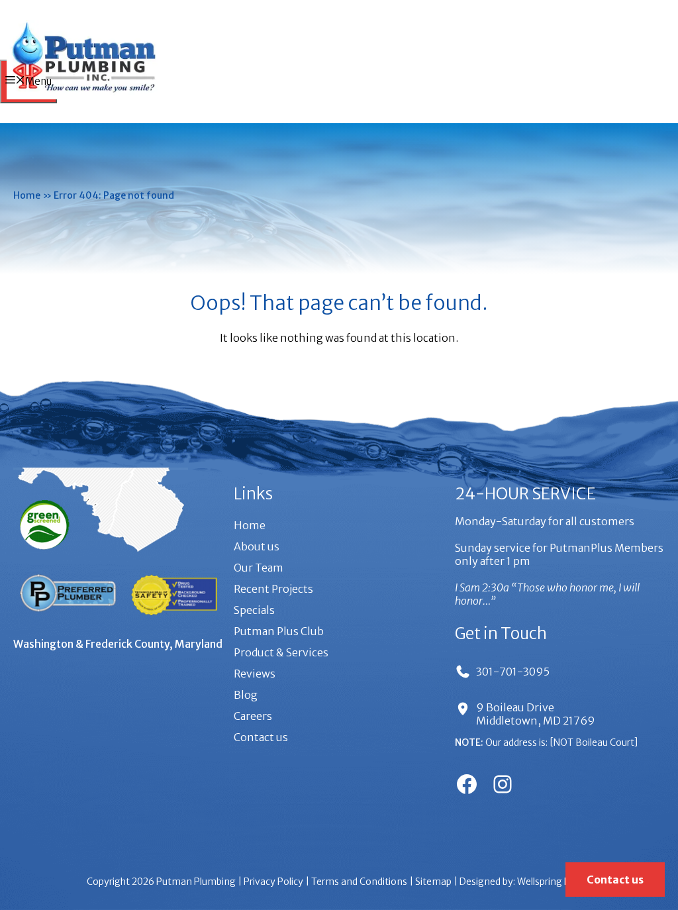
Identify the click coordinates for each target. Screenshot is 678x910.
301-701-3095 (513, 671)
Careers (253, 716)
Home (26, 195)
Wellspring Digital (554, 881)
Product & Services (281, 652)
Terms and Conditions (359, 881)
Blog (246, 694)
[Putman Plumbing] (84, 95)
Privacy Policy (273, 881)
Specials (254, 610)
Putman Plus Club (279, 631)
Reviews (254, 673)
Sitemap (433, 881)
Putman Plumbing (196, 881)
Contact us (261, 737)
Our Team (258, 567)
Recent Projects (273, 588)
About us (256, 546)
